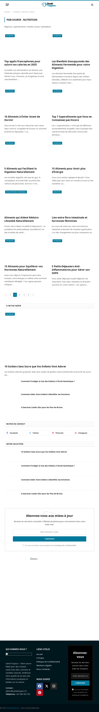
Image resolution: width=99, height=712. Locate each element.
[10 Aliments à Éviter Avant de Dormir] (25, 101)
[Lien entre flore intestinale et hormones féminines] (73, 202)
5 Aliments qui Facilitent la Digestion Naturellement (20, 170)
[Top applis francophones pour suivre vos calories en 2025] (25, 46)
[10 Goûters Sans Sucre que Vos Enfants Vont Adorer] (50, 337)
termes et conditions (80, 695)
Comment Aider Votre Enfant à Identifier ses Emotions (45, 394)
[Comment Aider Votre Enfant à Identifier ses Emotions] (12, 398)
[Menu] (7, 5)
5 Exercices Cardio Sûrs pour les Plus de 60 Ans (42, 407)
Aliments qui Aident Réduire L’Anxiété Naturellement (21, 219)
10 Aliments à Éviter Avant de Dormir (22, 118)
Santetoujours (13, 708)
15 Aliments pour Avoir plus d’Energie (68, 170)
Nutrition (10, 36)
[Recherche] (92, 5)
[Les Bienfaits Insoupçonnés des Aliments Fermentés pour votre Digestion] (73, 46)
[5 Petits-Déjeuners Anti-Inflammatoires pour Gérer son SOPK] (73, 251)
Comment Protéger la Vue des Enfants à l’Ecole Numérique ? (48, 381)
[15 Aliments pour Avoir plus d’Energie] (73, 153)
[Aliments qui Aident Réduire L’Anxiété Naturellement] (25, 202)
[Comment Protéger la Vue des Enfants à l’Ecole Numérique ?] (12, 385)
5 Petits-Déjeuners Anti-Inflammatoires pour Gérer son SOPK (71, 270)
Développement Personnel (16, 192)
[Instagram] (54, 686)
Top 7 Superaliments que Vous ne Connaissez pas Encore (72, 118)
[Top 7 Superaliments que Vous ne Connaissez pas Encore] (73, 101)
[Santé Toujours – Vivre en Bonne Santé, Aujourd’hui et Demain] (49, 5)
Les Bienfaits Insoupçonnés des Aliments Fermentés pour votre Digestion (71, 65)
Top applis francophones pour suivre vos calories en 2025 (22, 63)
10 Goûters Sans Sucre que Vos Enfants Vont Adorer (35, 366)
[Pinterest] (39, 692)
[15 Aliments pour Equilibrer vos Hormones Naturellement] (25, 251)
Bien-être (57, 192)
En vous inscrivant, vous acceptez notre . (51, 545)
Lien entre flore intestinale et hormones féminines (69, 219)
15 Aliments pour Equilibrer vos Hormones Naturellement (23, 268)
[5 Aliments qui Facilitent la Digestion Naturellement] (25, 153)
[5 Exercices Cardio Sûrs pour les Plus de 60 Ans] (12, 411)
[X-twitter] (47, 686)
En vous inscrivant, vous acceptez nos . (80, 692)
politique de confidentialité (65, 545)
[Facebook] (39, 686)
